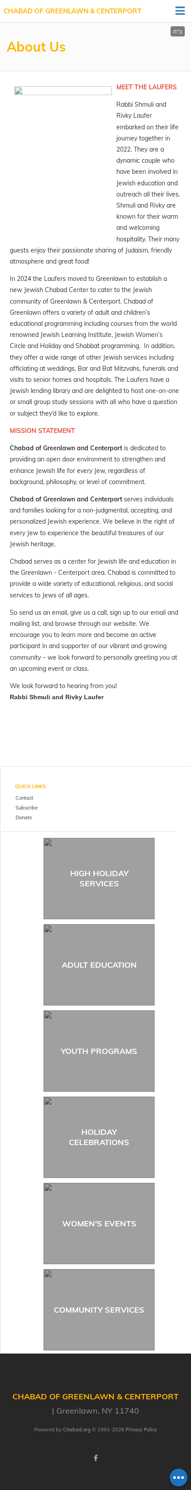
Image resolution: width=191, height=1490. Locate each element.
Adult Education (99, 965)
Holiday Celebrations (99, 1137)
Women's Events (99, 1223)
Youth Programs (99, 1051)
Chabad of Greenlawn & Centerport (72, 11)
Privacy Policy (141, 1429)
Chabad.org (77, 1429)
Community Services (99, 1310)
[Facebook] (95, 1458)
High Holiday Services (99, 878)
